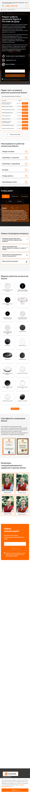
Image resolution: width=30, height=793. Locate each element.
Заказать (25, 103)
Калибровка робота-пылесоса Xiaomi (7, 122)
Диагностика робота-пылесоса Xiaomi (7, 103)
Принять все (15, 790)
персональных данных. (12, 556)
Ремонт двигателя (6, 115)
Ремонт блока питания (7, 106)
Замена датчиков (6, 118)
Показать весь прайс (15, 134)
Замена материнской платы (8, 109)
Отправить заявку (15, 75)
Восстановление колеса (7, 125)
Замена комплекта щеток (8, 128)
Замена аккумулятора (7, 112)
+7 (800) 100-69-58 (10, 6)
